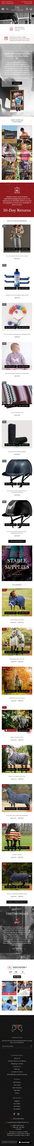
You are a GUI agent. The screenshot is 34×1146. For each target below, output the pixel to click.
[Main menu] (3, 9)
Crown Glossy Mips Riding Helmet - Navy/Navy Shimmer (17, 491)
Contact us (17, 1066)
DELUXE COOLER (17, 854)
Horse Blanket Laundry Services (17, 1074)
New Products (17, 1088)
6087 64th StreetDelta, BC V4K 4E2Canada (18, 1127)
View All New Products (17, 541)
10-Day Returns (17, 210)
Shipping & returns (17, 1064)
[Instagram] (18, 1114)
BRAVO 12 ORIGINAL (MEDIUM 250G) (17, 894)
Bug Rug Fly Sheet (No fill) (17, 659)
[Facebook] (14, 1114)
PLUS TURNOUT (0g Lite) (17, 620)
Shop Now (9, 137)
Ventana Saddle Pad (17, 412)
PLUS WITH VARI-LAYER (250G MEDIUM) (17, 815)
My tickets (17, 1106)
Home (17, 1093)
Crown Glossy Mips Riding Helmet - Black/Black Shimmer (17, 532)
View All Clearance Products (17, 902)
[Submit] (31, 1046)
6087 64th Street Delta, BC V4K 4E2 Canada (20, 29)
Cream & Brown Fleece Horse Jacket (17, 256)
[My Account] (27, 9)
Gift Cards (17, 1085)
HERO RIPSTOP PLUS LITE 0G (17, 698)
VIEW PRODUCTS (17, 574)
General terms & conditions (17, 1061)
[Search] (7, 9)
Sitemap (17, 1069)
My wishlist (17, 1109)
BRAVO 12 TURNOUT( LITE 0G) (17, 776)
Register (17, 1101)
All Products (17, 1082)
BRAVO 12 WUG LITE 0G (17, 737)
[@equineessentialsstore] (9, 968)
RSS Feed (17, 1090)
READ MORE (17, 83)
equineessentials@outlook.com (15, 199)
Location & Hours (17, 1072)
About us (17, 1058)
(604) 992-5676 (18, 1119)
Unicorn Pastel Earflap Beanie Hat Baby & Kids (17, 334)
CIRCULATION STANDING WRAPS (17, 451)
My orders (17, 1104)
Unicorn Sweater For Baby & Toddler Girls (17, 373)
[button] (24, 1142)
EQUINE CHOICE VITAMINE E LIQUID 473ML (17, 295)
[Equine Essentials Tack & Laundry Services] (17, 12)
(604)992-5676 (18, 201)
